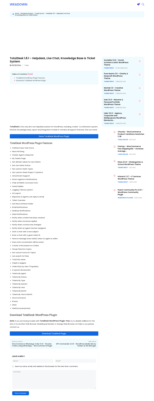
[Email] (121, 14)
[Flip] (147, 14)
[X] (101, 14)
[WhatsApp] (111, 14)
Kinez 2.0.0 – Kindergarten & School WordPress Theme (130, 163)
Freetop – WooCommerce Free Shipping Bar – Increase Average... (130, 148)
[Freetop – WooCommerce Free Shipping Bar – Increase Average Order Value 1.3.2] (109, 150)
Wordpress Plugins (27, 13)
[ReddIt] (116, 14)
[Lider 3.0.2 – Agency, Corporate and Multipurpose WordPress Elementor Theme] (135, 116)
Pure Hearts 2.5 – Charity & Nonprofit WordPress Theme (116, 76)
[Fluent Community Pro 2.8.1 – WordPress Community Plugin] (109, 193)
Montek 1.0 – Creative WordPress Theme (113, 89)
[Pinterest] (106, 14)
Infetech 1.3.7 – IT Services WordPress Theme (129, 177)
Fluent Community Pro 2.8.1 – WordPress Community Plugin (130, 192)
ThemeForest (109, 68)
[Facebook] (95, 14)
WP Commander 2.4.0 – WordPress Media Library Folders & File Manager (76, 345)
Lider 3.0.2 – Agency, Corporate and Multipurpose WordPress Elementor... (115, 116)
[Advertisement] (77, 35)
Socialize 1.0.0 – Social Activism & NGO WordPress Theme (116, 62)
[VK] (137, 14)
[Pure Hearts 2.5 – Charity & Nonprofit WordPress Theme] (135, 77)
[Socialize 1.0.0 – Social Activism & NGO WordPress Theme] (135, 63)
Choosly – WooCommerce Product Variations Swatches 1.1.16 (131, 134)
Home (17, 13)
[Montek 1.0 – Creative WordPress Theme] (135, 90)
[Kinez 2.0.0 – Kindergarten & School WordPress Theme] (109, 164)
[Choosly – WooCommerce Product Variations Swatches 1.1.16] (109, 135)
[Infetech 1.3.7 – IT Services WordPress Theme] (109, 179)
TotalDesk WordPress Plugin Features (30, 78)
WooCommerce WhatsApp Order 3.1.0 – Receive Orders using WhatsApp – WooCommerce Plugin (32, 345)
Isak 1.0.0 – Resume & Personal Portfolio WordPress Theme (113, 102)
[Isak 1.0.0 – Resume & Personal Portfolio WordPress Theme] (135, 103)
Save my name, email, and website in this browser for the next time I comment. (46, 366)
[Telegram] (132, 14)
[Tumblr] (127, 14)
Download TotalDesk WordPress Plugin (31, 81)
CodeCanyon (39, 13)
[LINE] (142, 14)
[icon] (13, 14)
